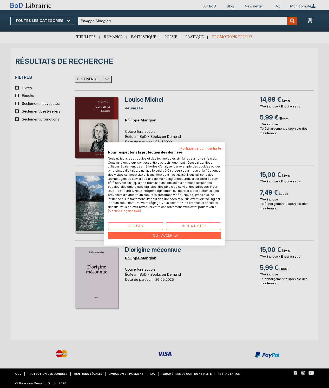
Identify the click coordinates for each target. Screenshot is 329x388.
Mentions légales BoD (124, 211)
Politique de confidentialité (200, 148)
